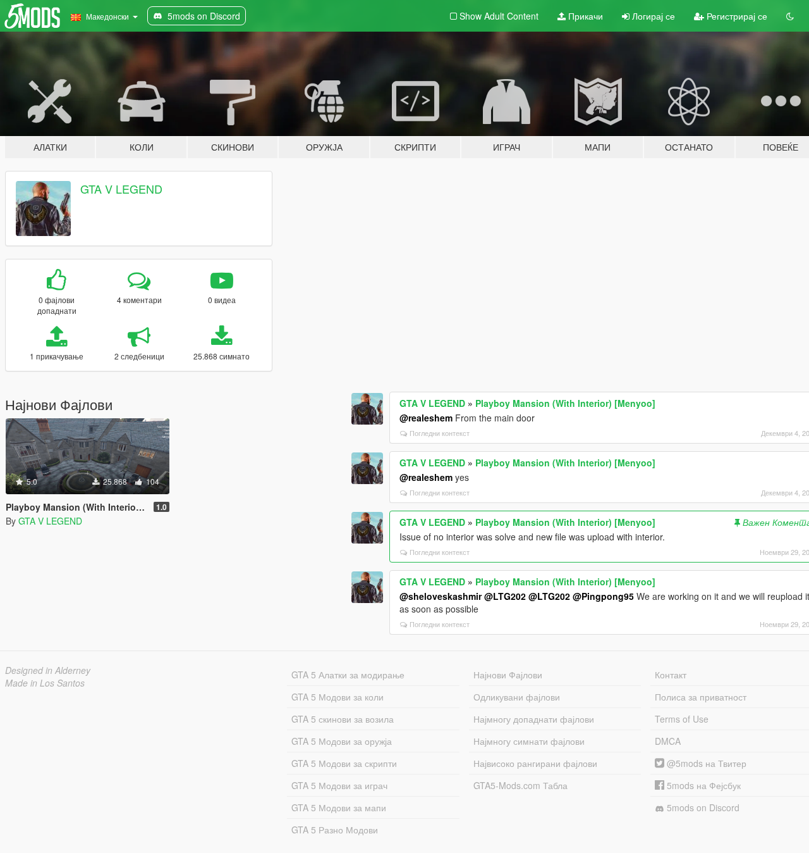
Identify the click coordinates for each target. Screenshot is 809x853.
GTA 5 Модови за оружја (341, 741)
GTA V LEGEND (121, 188)
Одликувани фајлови (516, 696)
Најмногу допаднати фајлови (533, 719)
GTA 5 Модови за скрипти (344, 763)
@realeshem (426, 417)
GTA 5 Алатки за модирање (347, 674)
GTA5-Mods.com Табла (520, 785)
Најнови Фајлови (507, 674)
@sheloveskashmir (440, 596)
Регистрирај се (735, 15)
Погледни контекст (440, 433)
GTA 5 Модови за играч (339, 785)
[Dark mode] (790, 16)
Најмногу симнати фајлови (529, 741)
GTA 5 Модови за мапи (338, 807)
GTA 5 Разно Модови (334, 829)
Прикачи (584, 15)
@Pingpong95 (603, 596)
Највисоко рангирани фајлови (535, 763)
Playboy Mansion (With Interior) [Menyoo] (565, 403)
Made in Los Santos (45, 682)
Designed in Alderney (47, 670)
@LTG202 (505, 596)
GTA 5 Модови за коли (337, 696)
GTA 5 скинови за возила (342, 719)
